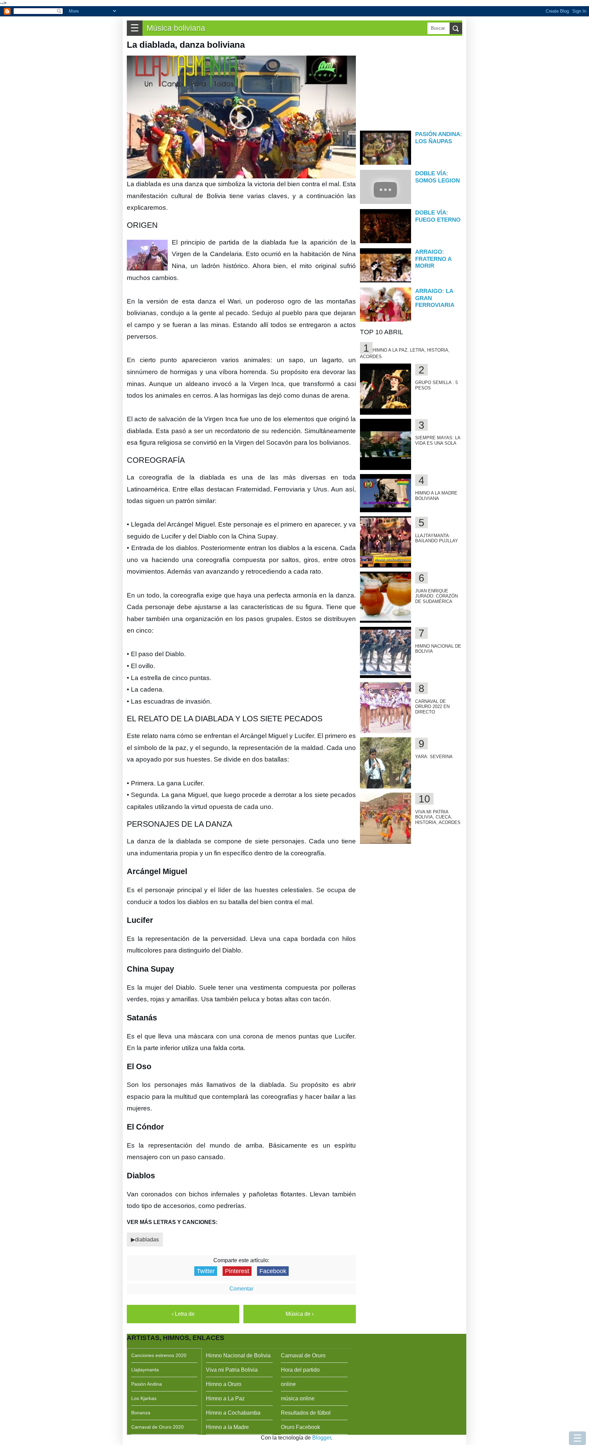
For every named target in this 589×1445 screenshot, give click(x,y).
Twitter (206, 1271)
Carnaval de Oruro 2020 (157, 1427)
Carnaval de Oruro (303, 1355)
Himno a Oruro (223, 1384)
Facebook (272, 1271)
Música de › (300, 1314)
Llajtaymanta (145, 1369)
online (288, 1384)
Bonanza (140, 1412)
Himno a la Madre (227, 1427)
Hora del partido (300, 1370)
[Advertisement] (411, 82)
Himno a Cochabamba (233, 1413)
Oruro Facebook (300, 1427)
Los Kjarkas (143, 1398)
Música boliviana (176, 28)
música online (298, 1398)
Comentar (241, 1289)
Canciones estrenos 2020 (158, 1355)
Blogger (321, 1438)
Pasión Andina (146, 1384)
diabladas (147, 1239)
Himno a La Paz (225, 1398)
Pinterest (237, 1271)
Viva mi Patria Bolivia (232, 1370)
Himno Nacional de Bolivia (238, 1355)
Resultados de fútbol (306, 1413)
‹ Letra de (183, 1314)
